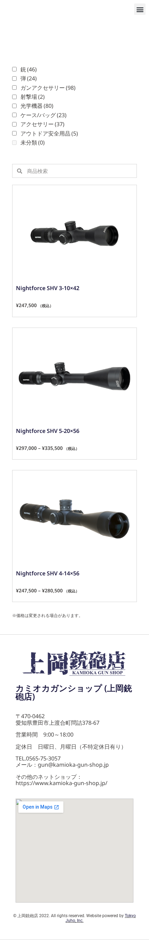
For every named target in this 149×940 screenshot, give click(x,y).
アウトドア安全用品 (49, 133)
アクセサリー (42, 124)
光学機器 (36, 106)
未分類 (32, 142)
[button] (140, 9)
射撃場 (32, 97)
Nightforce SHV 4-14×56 (47, 573)
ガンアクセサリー (48, 88)
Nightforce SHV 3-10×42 (47, 288)
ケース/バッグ (43, 115)
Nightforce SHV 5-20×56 (47, 431)
